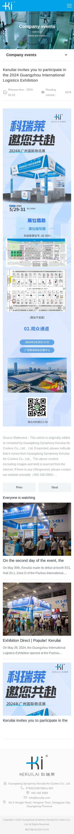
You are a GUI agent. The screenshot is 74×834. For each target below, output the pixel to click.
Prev (19, 487)
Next (55, 487)
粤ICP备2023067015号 (37, 829)
